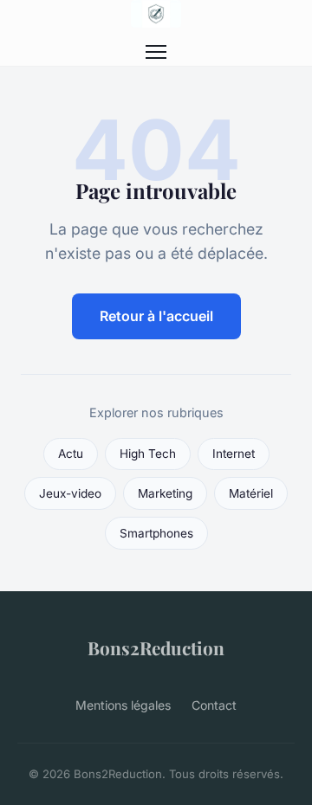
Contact (214, 705)
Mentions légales (123, 705)
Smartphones (156, 533)
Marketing (165, 493)
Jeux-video (70, 493)
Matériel (251, 493)
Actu (70, 453)
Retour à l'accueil (156, 316)
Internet (233, 453)
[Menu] (156, 52)
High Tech (148, 453)
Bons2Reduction (156, 647)
